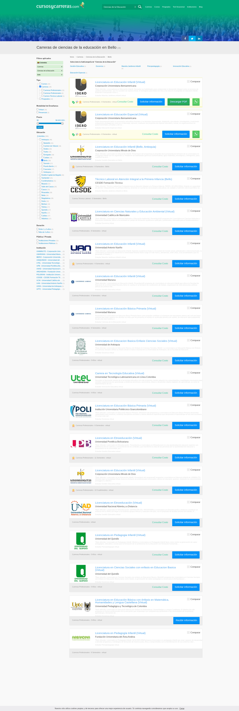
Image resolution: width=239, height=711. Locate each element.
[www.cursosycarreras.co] (61, 6)
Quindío (45, 210)
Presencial (43, 113)
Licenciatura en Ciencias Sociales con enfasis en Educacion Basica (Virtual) (135, 568)
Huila (44, 201)
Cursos (157, 7)
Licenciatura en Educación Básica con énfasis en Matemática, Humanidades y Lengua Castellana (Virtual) (132, 601)
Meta (43, 195)
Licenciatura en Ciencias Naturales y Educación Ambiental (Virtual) (134, 211)
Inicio (72, 57)
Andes (46, 149)
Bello (46, 161)
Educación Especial (77, 73)
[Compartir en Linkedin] (199, 38)
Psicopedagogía (153, 66)
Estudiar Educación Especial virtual (108, 128)
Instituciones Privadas (49, 241)
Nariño (44, 213)
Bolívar (44, 204)
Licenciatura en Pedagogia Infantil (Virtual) (120, 534)
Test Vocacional (179, 7)
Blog (200, 7)
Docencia (99, 66)
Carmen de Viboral (51, 146)
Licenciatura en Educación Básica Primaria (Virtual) (125, 308)
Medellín (47, 143)
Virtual (41, 110)
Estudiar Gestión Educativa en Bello (108, 160)
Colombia (41, 136)
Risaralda (45, 192)
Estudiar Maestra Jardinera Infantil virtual (110, 96)
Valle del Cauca (48, 187)
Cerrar (182, 708)
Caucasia (47, 169)
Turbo (46, 152)
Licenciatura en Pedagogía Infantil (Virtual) (120, 633)
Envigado (47, 155)
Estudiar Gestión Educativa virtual (107, 290)
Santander (46, 178)
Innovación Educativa (181, 66)
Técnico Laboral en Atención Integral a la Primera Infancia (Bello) (133, 179)
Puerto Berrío (49, 166)
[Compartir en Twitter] (192, 38)
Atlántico (45, 219)
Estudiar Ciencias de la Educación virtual (110, 322)
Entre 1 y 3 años (45, 229)
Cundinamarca (47, 181)
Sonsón (47, 163)
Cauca (44, 190)
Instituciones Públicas (48, 243)
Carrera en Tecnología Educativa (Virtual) (119, 373)
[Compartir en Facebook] (185, 38)
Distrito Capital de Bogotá (51, 175)
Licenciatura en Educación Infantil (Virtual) (120, 82)
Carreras (148, 7)
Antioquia (45, 140)
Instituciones (192, 7)
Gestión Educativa (77, 66)
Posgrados (166, 7)
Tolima (44, 207)
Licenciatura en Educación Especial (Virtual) (121, 114)
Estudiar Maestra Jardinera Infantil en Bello (111, 191)
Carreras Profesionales (52, 90)
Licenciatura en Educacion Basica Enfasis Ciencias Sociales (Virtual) (136, 340)
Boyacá (44, 184)
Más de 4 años (44, 232)
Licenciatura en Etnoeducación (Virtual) (118, 437)
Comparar (195, 81)
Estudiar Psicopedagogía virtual (107, 547)
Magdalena (46, 198)
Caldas (46, 158)
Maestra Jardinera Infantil (131, 66)
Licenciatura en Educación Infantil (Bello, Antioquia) (125, 146)
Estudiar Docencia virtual (104, 223)
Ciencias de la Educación (95, 57)
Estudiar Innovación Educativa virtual (109, 387)
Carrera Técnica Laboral (53, 96)
